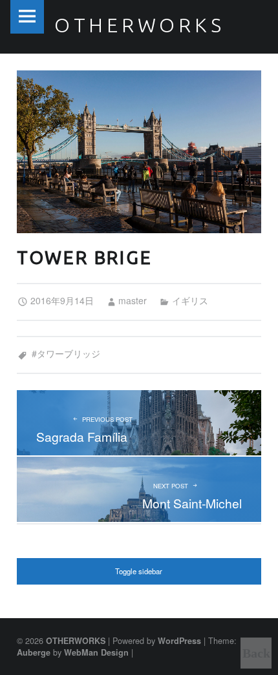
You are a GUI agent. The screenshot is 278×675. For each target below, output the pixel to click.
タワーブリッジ (68, 353)
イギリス (190, 300)
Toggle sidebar (138, 571)
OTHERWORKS (75, 641)
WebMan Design (96, 652)
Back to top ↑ (256, 658)
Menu (27, 17)
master (132, 300)
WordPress (179, 641)
